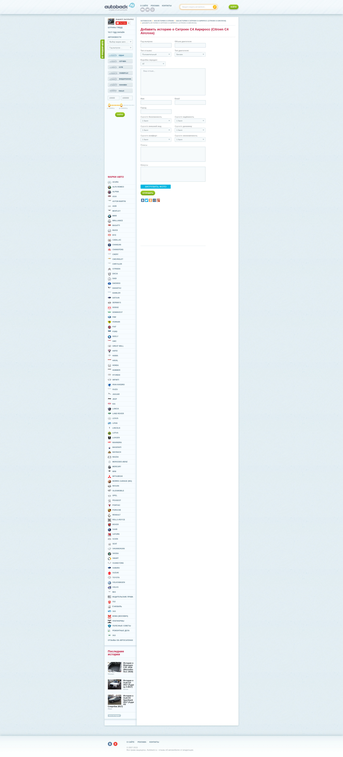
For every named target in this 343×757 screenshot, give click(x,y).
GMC (114, 341)
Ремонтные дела (120, 631)
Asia (114, 196)
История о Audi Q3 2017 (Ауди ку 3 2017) (128, 683)
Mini (114, 471)
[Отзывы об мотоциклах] (147, 9)
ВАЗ (114, 592)
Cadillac (116, 240)
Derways (116, 303)
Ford (114, 332)
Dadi (114, 278)
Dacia (115, 274)
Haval (115, 360)
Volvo (115, 587)
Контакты (167, 6)
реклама (155, 6)
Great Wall (118, 346)
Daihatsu (116, 288)
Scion (115, 539)
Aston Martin (119, 201)
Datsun (115, 298)
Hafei (115, 351)
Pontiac (116, 505)
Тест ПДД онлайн (116, 32)
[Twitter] (146, 200)
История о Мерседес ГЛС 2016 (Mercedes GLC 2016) (128, 667)
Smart (115, 558)
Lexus (115, 418)
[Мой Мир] (154, 200)
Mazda (115, 457)
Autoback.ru (146, 21)
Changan (116, 245)
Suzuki (115, 573)
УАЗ (114, 635)
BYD (114, 235)
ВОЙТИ (233, 7)
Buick (115, 230)
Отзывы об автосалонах (120, 640)
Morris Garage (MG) (122, 481)
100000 (109, 108)
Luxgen (116, 438)
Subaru (116, 568)
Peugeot (116, 500)
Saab (114, 529)
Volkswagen (118, 582)
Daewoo (116, 283)
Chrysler (117, 264)
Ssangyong (118, 563)
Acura (115, 182)
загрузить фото (155, 186)
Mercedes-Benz (120, 462)
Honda (115, 365)
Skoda (115, 553)
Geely (115, 336)
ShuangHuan (118, 549)
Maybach (116, 452)
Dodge (115, 307)
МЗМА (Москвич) (120, 616)
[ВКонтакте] (142, 200)
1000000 (121, 108)
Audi (114, 206)
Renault (116, 515)
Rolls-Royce (118, 520)
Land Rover (118, 414)
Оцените (151, 117)
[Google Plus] (158, 200)
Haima (115, 356)
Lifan (114, 423)
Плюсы (144, 145)
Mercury (116, 467)
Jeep (114, 399)
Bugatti (116, 225)
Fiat (114, 327)
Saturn (115, 534)
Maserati (116, 447)
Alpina (115, 192)
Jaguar (116, 394)
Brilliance (117, 221)
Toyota (116, 578)
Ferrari (116, 322)
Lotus (115, 433)
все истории (114, 716)
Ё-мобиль (117, 606)
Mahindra (117, 442)
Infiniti (115, 380)
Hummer (116, 370)
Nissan (115, 486)
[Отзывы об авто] (142, 9)
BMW (114, 216)
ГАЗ (113, 602)
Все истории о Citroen (164, 21)
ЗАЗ (114, 611)
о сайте (144, 6)
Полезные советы (121, 626)
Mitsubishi (117, 476)
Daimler (116, 293)
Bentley (116, 211)
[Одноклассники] (150, 200)
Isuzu (115, 389)
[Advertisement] (121, 145)
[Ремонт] (152, 9)
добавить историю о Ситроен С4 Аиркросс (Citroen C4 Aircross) (169, 23)
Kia (113, 404)
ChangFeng (117, 250)
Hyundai (116, 375)
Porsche (116, 510)
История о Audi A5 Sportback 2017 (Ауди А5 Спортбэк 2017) (121, 701)
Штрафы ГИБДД (115, 28)
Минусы (144, 165)
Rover (115, 524)
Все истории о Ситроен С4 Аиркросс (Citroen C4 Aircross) (201, 21)
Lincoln (116, 428)
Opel (114, 496)
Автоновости (114, 37)
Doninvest (117, 312)
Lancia (115, 409)
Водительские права (122, 597)
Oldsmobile (118, 491)
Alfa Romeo (118, 187)
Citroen (116, 269)
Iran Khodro (118, 385)
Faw (114, 317)
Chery (115, 254)
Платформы (118, 621)
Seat (114, 544)
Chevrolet (117, 259)
